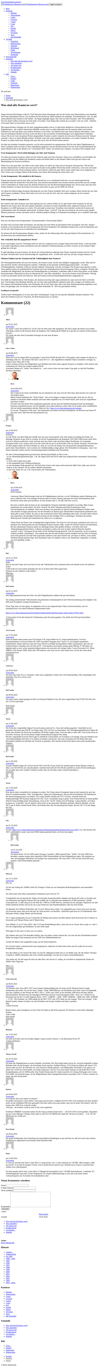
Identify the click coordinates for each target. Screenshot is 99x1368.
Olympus (9, 1312)
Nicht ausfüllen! (7, 1190)
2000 (8, 1272)
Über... (8, 1346)
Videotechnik (11, 1254)
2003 (8, 1278)
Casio (8, 1303)
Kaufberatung (11, 1228)
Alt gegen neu (11, 1226)
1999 (8, 1270)
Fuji (7, 1305)
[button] (9, 11)
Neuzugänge (10, 1294)
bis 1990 (9, 1256)
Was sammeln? (11, 1224)
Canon (8, 1301)
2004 (8, 1280)
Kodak (8, 1307)
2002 (8, 1276)
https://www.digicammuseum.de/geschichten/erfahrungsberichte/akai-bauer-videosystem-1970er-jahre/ (45, 613)
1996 (8, 1263)
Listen (8, 1296)
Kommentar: (6, 1206)
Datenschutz (10, 1352)
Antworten (10, 327)
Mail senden (43, 1214)
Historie (9, 1292)
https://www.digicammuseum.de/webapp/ (66, 408)
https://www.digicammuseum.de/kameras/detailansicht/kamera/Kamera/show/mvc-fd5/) (45, 830)
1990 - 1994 (10, 1259)
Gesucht (9, 1299)
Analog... (9, 1252)
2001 (8, 1274)
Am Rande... (11, 1230)
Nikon (8, 1310)
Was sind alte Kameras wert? (17, 1221)
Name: (3, 1185)
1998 (8, 1267)
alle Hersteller (11, 1316)
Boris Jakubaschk (7, 1243)
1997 (8, 1265)
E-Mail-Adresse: (7, 1188)
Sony (8, 1314)
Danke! (8, 1348)
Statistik (9, 1232)
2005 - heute (10, 1283)
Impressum (10, 1350)
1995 (8, 1261)
